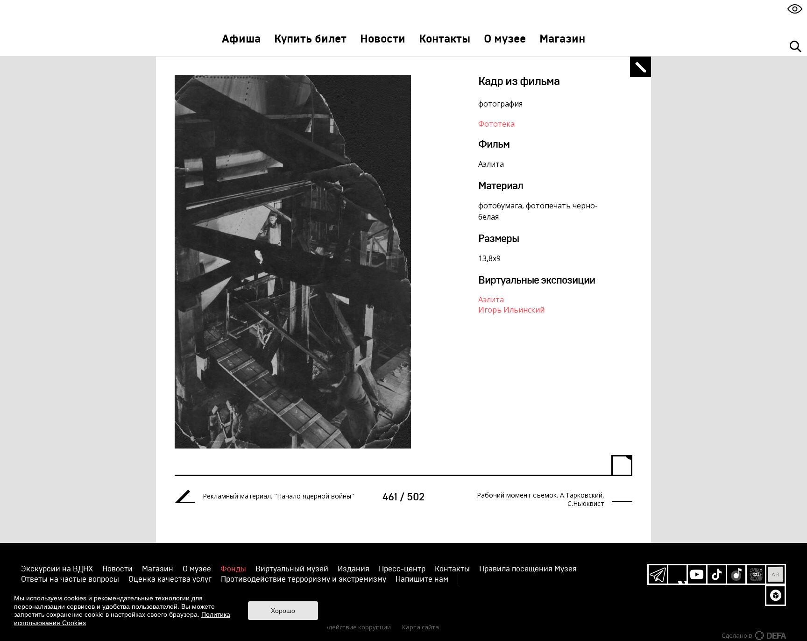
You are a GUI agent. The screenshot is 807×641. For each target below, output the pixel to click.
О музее (505, 39)
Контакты (444, 39)
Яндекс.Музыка (736, 574)
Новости (382, 39)
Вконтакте (677, 574)
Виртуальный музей (291, 569)
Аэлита (491, 299)
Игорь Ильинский (511, 310)
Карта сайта (420, 627)
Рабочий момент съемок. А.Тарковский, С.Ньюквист (540, 499)
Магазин (562, 39)
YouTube (697, 574)
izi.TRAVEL (755, 574)
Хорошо (283, 610)
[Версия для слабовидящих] (794, 8)
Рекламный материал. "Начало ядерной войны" (278, 496)
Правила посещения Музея (528, 569)
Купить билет (310, 39)
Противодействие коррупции (346, 627)
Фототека (496, 124)
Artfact (775, 574)
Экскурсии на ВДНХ (57, 569)
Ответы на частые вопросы (70, 579)
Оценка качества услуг (170, 579)
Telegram (657, 574)
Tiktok (716, 574)
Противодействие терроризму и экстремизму (303, 579)
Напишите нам (422, 579)
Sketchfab (775, 595)
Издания (353, 569)
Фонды (233, 569)
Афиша (241, 39)
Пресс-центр (402, 569)
